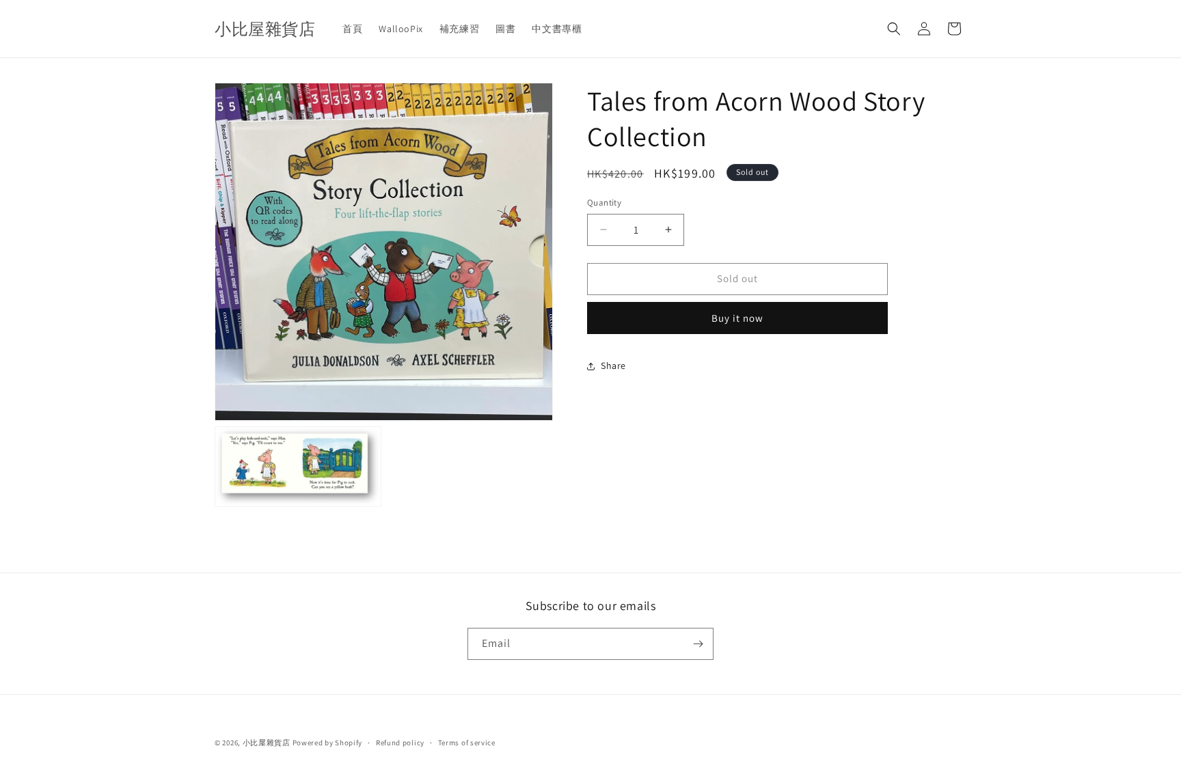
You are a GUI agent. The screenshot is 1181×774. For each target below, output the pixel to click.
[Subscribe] (698, 644)
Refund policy (400, 742)
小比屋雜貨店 (266, 742)
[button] (894, 29)
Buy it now (737, 318)
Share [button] (613, 365)
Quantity (604, 202)
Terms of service (467, 742)
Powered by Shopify (328, 742)
